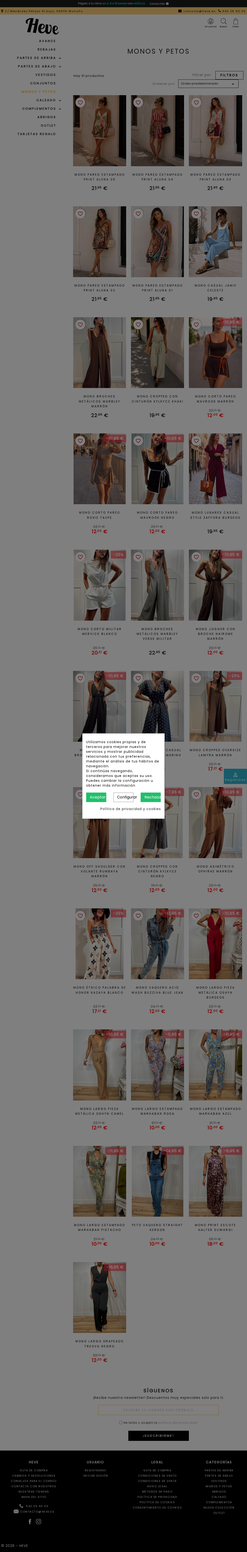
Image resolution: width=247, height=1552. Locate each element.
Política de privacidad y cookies (130, 808)
